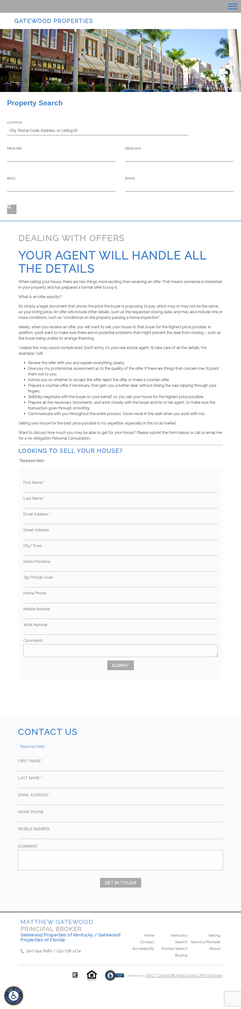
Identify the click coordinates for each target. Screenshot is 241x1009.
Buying (181, 955)
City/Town (32, 546)
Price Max (133, 148)
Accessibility (143, 949)
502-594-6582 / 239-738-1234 (54, 951)
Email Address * (36, 514)
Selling (215, 935)
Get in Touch (121, 882)
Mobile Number (36, 609)
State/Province (36, 561)
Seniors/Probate (205, 942)
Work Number (35, 625)
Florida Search (174, 949)
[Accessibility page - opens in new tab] (114, 978)
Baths (130, 178)
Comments (33, 640)
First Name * (33, 482)
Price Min (14, 148)
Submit (120, 665)
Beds (11, 178)
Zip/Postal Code (38, 577)
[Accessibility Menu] (14, 995)
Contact (147, 942)
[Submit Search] (11, 209)
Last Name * (34, 498)
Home (149, 935)
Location (14, 122)
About (214, 949)
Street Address (36, 530)
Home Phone (34, 593)
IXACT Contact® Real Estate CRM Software (184, 975)
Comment (28, 846)
